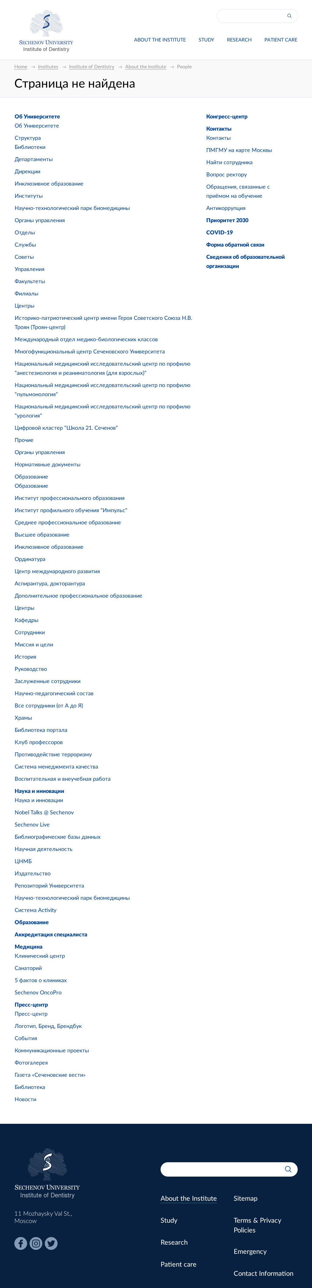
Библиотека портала (41, 730)
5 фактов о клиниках (41, 980)
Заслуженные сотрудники (47, 681)
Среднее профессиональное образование (68, 523)
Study (206, 40)
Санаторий (28, 968)
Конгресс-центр (226, 117)
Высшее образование (42, 535)
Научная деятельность (44, 849)
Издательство (33, 874)
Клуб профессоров (39, 742)
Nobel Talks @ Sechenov (44, 813)
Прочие (24, 440)
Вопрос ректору (226, 175)
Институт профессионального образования (70, 498)
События (26, 1038)
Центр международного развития (57, 571)
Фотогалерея (31, 1063)
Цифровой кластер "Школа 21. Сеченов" (66, 428)
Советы (24, 257)
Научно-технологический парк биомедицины (72, 208)
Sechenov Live (32, 825)
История (25, 657)
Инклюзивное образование (49, 184)
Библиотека (30, 1087)
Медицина (28, 947)
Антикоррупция (226, 208)
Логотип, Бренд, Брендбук (48, 1026)
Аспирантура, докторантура (50, 584)
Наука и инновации (39, 791)
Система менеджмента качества (56, 767)
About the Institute (160, 40)
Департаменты (34, 159)
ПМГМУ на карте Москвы (239, 150)
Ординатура (30, 559)
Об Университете (37, 117)
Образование (31, 477)
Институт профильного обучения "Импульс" (71, 510)
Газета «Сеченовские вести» (50, 1075)
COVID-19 (219, 233)
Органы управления (40, 220)
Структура (28, 138)
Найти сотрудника (229, 162)
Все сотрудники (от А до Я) (49, 706)
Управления (29, 269)
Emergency (250, 1251)
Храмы (23, 718)
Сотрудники (30, 632)
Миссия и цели (34, 645)
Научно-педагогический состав (54, 693)
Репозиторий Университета (49, 886)
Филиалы (26, 294)
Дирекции (27, 172)
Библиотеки (30, 147)
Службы (25, 245)
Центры (24, 306)
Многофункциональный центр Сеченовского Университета (90, 352)
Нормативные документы (47, 465)
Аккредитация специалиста (51, 935)
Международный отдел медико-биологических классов (86, 339)
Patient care (280, 40)
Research (239, 40)
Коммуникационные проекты (52, 1051)
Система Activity (35, 910)
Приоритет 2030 (227, 220)
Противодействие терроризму (53, 755)
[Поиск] (289, 16)
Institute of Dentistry (46, 48)
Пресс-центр (31, 1005)
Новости (25, 1099)
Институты (29, 196)
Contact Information (263, 1273)
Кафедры (26, 620)
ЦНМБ (23, 861)
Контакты (219, 129)
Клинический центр (40, 956)
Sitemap (245, 1198)
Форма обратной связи (235, 245)
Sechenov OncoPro (38, 993)
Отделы (25, 233)
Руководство (31, 669)
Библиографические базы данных (58, 837)
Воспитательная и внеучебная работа (63, 779)
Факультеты (30, 281)
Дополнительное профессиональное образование (78, 596)
